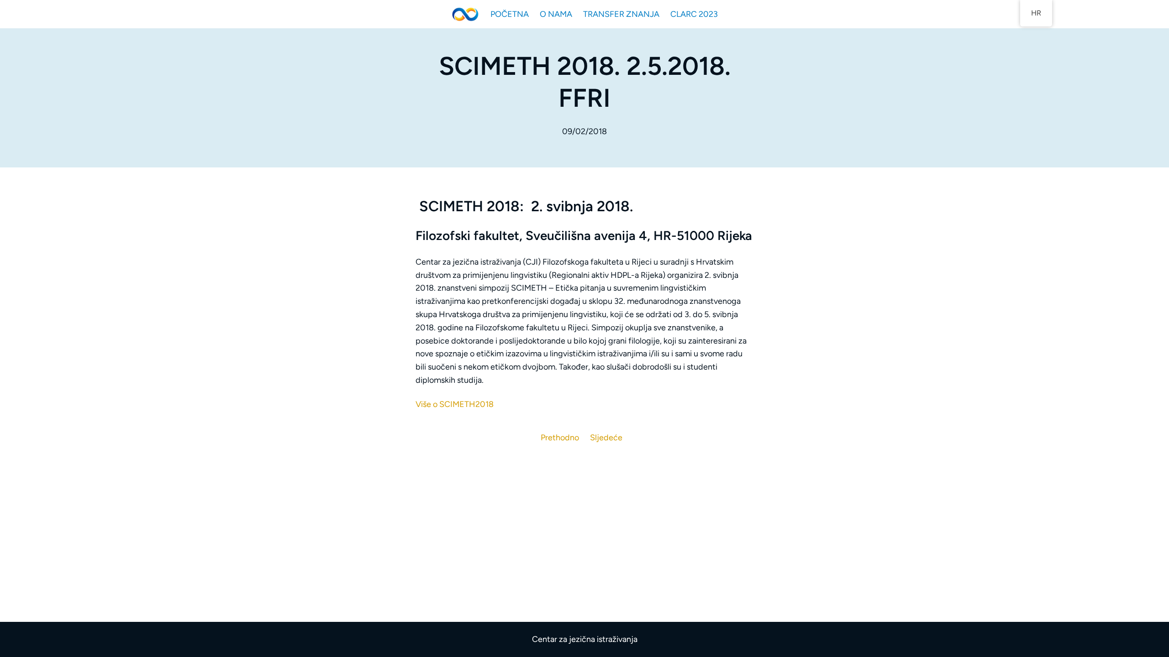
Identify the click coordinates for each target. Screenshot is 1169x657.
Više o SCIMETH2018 (455, 404)
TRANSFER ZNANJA (621, 14)
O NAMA (556, 14)
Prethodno (560, 438)
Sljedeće (606, 438)
